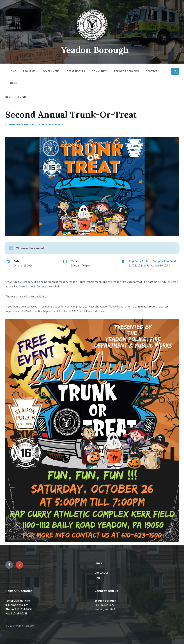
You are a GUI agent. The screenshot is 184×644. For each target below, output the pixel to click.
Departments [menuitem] (76, 71)
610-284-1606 (23, 609)
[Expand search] (175, 71)
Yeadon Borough (95, 49)
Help (98, 578)
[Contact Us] (19, 565)
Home (8, 96)
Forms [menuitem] (13, 83)
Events (22, 96)
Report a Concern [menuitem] (126, 71)
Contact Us (101, 572)
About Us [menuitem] (29, 71)
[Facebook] (9, 565)
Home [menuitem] (12, 71)
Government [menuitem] (51, 71)
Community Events (19, 124)
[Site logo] (92, 42)
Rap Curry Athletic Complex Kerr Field (152, 261)
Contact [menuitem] (151, 71)
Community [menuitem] (99, 71)
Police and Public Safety (47, 124)
